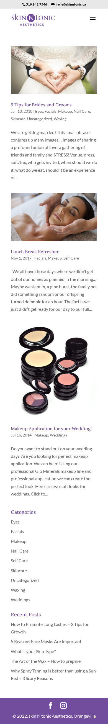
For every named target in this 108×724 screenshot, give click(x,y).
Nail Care (82, 111)
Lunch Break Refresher (35, 251)
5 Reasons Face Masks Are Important (46, 641)
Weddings (58, 435)
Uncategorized (39, 118)
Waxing (60, 118)
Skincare (18, 118)
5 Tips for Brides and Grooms (41, 104)
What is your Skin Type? (33, 651)
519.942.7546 (36, 4)
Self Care (71, 258)
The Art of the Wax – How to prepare (46, 661)
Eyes (39, 111)
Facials (50, 111)
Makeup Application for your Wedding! (51, 428)
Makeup (65, 111)
